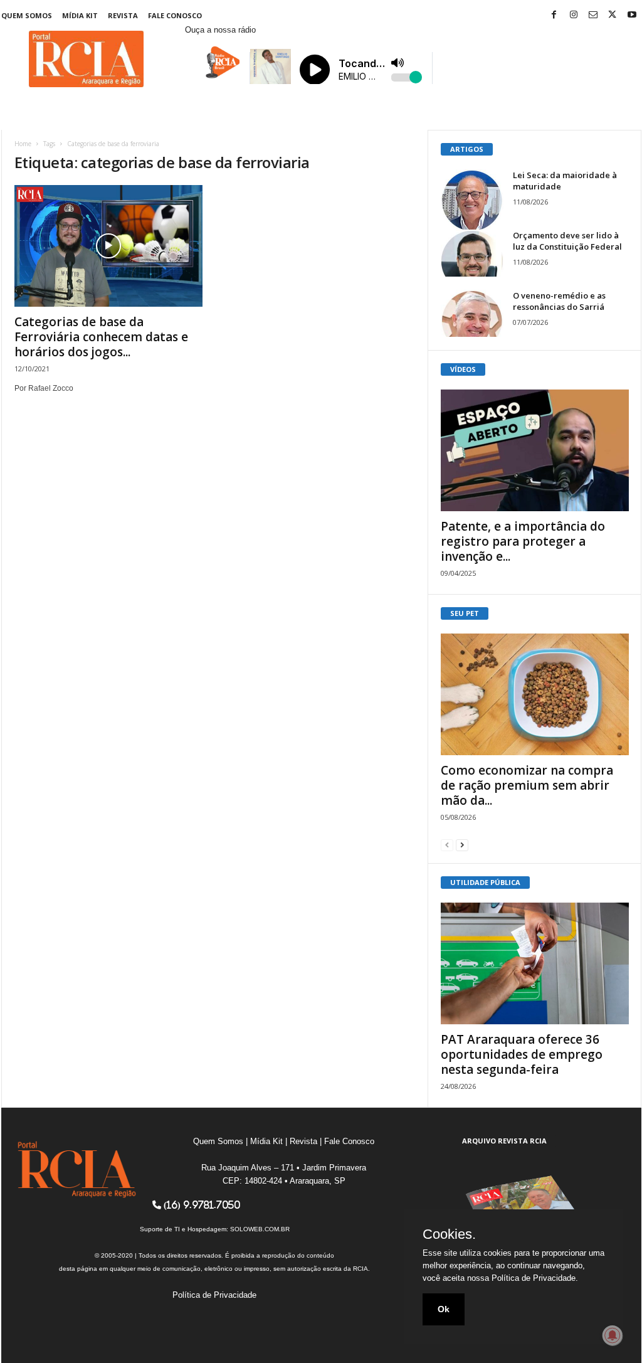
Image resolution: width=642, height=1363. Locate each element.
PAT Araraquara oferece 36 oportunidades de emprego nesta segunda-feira (522, 1054)
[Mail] (593, 15)
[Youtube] (631, 15)
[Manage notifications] (613, 1335)
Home (22, 143)
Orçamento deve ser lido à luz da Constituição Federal (567, 241)
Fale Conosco (175, 15)
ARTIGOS (466, 149)
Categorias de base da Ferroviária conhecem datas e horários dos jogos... (101, 337)
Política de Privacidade (214, 1295)
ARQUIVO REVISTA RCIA (504, 1140)
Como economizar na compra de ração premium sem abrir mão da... (527, 785)
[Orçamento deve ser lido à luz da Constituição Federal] (472, 253)
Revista (123, 15)
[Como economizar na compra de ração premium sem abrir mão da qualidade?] (535, 694)
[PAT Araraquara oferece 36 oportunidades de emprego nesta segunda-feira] (535, 963)
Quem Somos (26, 15)
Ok (444, 1309)
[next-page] (462, 844)
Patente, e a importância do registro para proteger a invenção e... (523, 541)
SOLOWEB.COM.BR (260, 1229)
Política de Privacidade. (535, 1278)
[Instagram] (573, 15)
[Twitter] (612, 15)
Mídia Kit (80, 15)
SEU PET (464, 613)
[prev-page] (447, 844)
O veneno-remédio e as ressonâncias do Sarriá (559, 301)
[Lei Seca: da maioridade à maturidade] (472, 200)
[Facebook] (554, 15)
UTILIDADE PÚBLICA (485, 882)
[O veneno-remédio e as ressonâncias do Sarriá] (472, 313)
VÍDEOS (463, 369)
